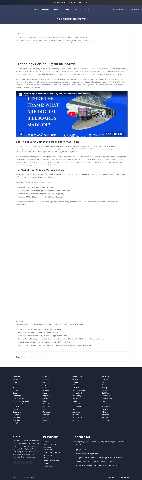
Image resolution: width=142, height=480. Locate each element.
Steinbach (105, 379)
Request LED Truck (118, 10)
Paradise (75, 387)
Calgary (16, 393)
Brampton (16, 385)
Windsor (105, 417)
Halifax (44, 377)
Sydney (104, 390)
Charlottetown (18, 398)
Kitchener (45, 382)
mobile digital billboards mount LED (58, 174)
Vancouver (106, 406)
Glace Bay (16, 420)
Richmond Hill (77, 406)
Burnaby (16, 390)
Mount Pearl (46, 420)
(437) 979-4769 (81, 450)
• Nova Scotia (47, 455)
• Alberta (46, 442)
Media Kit (111, 477)
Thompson (106, 396)
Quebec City (76, 396)
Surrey (104, 387)
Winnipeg (105, 420)
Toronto (105, 401)
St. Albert (75, 415)
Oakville (75, 379)
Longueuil (46, 396)
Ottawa (75, 385)
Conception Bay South (21, 401)
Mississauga (46, 406)
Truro (104, 404)
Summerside (106, 385)
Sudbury (105, 382)
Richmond (76, 404)
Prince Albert (77, 393)
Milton (44, 401)
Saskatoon (76, 412)
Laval (44, 387)
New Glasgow (47, 423)
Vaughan (105, 409)
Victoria (105, 412)
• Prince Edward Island (51, 461)
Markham (45, 398)
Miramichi (46, 404)
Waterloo (105, 415)
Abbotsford (17, 377)
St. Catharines (77, 417)
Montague (46, 412)
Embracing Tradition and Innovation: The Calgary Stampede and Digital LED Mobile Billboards (50, 324)
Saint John (76, 409)
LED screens (65, 40)
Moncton (45, 409)
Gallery (66, 9)
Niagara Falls (77, 377)
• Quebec (46, 463)
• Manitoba (47, 447)
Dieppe (15, 409)
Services (56, 9)
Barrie (15, 379)
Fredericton (17, 415)
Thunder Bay (107, 398)
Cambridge (17, 396)
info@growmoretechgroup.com (87, 454)
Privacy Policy (124, 477)
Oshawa (75, 382)
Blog (75, 9)
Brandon (16, 382)
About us (45, 9)
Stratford (105, 377)
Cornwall (16, 406)
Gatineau (16, 417)
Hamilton (45, 379)
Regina (74, 401)
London (45, 393)
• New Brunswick (49, 450)
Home (36, 9)
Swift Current (107, 393)
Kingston (45, 385)
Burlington (17, 387)
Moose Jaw (46, 417)
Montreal (45, 415)
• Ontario (46, 458)
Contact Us (85, 9)
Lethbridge (46, 390)
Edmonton (17, 412)
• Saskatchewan (48, 466)
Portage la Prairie (78, 390)
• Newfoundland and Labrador (54, 452)
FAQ (117, 477)
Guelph (15, 423)
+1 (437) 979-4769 (134, 10)
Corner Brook (18, 404)
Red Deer (75, 398)
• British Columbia (49, 444)
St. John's (75, 420)
